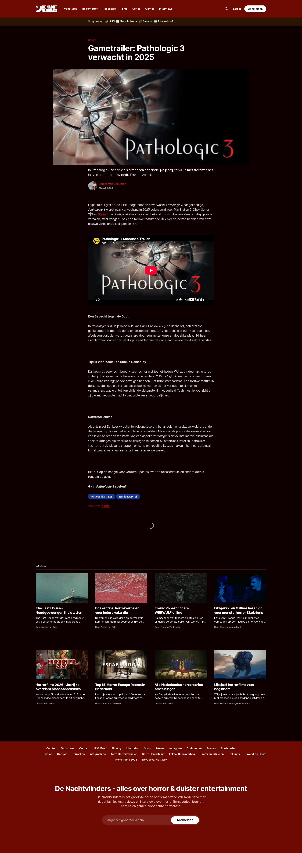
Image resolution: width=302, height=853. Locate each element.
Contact (84, 748)
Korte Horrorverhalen (123, 754)
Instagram (175, 748)
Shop (147, 748)
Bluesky (116, 748)
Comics (47, 754)
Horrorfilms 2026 (126, 759)
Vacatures (70, 8)
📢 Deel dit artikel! (102, 496)
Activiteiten (194, 748)
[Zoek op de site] (226, 9)
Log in (237, 8)
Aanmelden (255, 9)
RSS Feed (100, 748)
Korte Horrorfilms (153, 754)
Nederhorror (90, 8)
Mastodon (132, 748)
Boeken (211, 748)
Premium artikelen (212, 754)
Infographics (97, 754)
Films (124, 8)
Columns (234, 754)
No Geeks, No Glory (154, 759)
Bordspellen (228, 748)
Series (136, 8)
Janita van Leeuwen (112, 184)
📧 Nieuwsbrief (128, 496)
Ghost (262, 754)
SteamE (103, 214)
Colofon (51, 748)
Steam (159, 748)
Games (149, 8)
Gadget (62, 754)
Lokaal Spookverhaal (182, 754)
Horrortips (78, 754)
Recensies (109, 8)
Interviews (165, 8)
